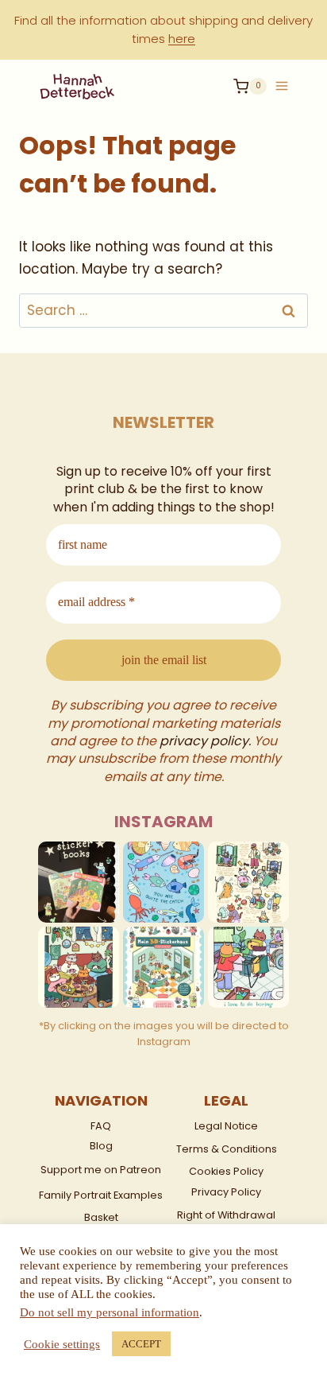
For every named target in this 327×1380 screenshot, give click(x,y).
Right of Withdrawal (226, 1215)
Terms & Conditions (226, 1149)
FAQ (100, 1126)
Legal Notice (226, 1126)
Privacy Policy (226, 1192)
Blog (101, 1146)
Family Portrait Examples (101, 1195)
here (181, 38)
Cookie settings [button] (62, 1344)
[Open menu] (282, 80)
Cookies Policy (226, 1171)
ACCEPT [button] (141, 1344)
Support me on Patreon (100, 1169)
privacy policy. (205, 741)
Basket (101, 1217)
